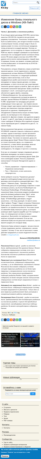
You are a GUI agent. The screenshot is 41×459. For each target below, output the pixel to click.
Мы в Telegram (20, 354)
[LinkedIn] (20, 26)
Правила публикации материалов (15, 444)
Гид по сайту (8, 442)
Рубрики (6, 414)
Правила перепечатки (11, 412)
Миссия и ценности (10, 409)
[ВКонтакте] (8, 26)
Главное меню (20, 13)
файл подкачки (14, 212)
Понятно (5, 456)
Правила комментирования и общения (17, 447)
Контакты (7, 428)
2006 (15, 312)
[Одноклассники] (11, 26)
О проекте (7, 407)
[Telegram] (2, 26)
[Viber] (14, 26)
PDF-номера (8, 420)
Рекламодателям (9, 435)
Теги (5, 416)
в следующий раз (13, 235)
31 (10, 312)
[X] (5, 26)
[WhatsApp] (17, 26)
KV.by (4, 7)
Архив (6, 418)
